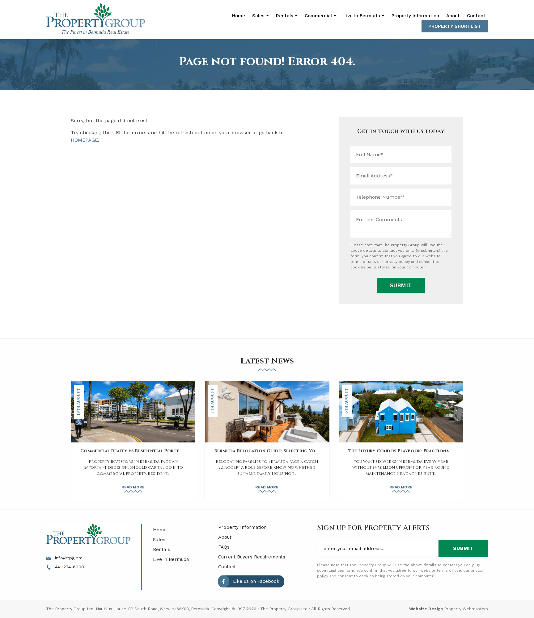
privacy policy (397, 261)
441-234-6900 (68, 566)
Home (238, 16)
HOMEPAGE (84, 140)
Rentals (161, 549)
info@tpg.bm (68, 557)
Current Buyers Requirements (251, 557)
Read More (133, 487)
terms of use (362, 261)
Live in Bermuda (362, 16)
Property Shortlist (454, 26)
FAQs (224, 547)
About (453, 16)
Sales (159, 539)
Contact (476, 16)
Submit (401, 285)
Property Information (415, 16)
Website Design (426, 609)
